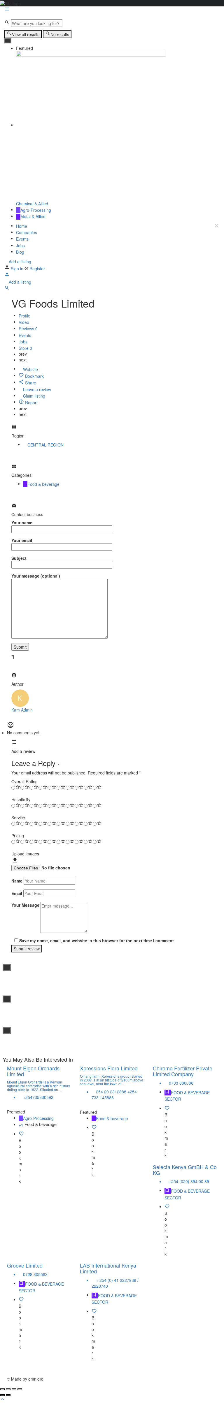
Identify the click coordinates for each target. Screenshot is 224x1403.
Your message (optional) (35, 576)
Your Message (25, 905)
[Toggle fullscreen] (14, 1389)
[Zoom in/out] (20, 1389)
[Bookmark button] (21, 1134)
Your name (21, 522)
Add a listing (19, 261)
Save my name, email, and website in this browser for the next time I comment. (97, 940)
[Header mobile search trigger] (7, 289)
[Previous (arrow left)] (2, 1395)
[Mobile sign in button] (7, 275)
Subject (19, 558)
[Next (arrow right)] (8, 1395)
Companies (26, 232)
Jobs (20, 245)
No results (59, 34)
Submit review (27, 949)
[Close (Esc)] (2, 1389)
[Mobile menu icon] (112, 9)
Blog (20, 252)
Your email (21, 540)
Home (21, 226)
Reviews (28, 329)
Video (24, 322)
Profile (24, 316)
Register (37, 268)
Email (16, 893)
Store (25, 348)
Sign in (17, 268)
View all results (25, 34)
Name (16, 881)
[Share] (8, 1389)
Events (22, 239)
